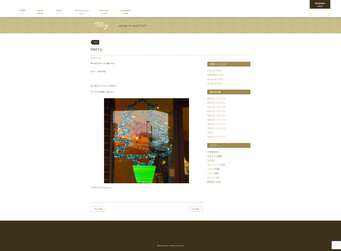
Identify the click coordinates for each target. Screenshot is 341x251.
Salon (40, 12)
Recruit (104, 12)
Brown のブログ (214, 83)
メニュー (211, 177)
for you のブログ (215, 79)
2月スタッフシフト (216, 128)
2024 (210, 132)
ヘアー (210, 173)
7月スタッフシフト (216, 107)
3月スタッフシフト (216, 124)
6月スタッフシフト (216, 111)
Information (82, 12)
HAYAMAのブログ (215, 74)
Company (125, 12)
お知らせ (211, 156)
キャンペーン (213, 164)
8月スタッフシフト (216, 102)
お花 (209, 160)
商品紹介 (211, 181)
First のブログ (214, 70)
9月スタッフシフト (216, 98)
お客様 (210, 151)
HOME (22, 12)
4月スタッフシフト (216, 119)
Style (59, 12)
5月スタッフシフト (216, 115)
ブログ (210, 169)
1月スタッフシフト (216, 136)
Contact (320, 4)
